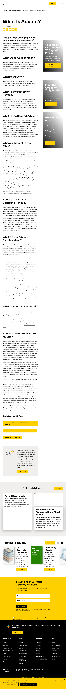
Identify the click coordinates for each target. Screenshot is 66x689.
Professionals (40, 656)
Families (38, 648)
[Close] (64, 679)
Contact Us (6, 659)
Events (54, 642)
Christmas (5, 68)
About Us (23, 471)
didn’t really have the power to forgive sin (25, 366)
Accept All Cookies (28, 684)
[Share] (15, 29)
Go (53, 638)
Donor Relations (7, 656)
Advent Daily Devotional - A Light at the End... (30, 669)
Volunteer (55, 653)
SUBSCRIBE (21, 606)
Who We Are (6, 645)
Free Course (51, 104)
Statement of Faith (8, 651)
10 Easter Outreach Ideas (24, 671)
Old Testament (9, 151)
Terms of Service (22, 610)
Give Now (50, 143)
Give (52, 3)
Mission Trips (56, 645)
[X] (7, 29)
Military (38, 651)
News (4, 653)
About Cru (17, 632)
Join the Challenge (50, 65)
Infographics (23, 653)
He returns (18, 124)
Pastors (38, 653)
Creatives (38, 645)
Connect (39, 638)
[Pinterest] (10, 29)
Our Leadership (7, 648)
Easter (48, 669)
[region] (33, 683)
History (5, 642)
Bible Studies (23, 645)
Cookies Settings (10, 684)
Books (21, 648)
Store (4, 662)
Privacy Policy (46, 609)
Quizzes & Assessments (23, 659)
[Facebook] (4, 29)
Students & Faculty (41, 659)
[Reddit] (13, 29)
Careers (54, 651)
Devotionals (22, 651)
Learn (21, 638)
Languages (22, 656)
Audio (21, 642)
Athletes (38, 642)
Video (21, 663)
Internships (55, 648)
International (56, 656)
